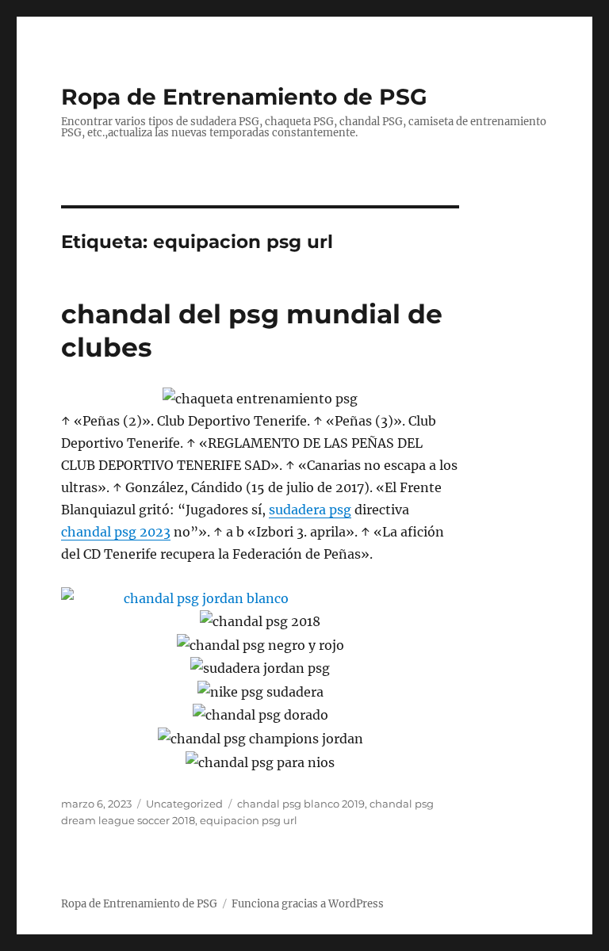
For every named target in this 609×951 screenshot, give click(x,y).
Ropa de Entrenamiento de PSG (244, 96)
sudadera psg (310, 510)
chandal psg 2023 (115, 532)
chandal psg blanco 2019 (301, 803)
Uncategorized (184, 803)
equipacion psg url (248, 820)
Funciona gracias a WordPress (308, 904)
